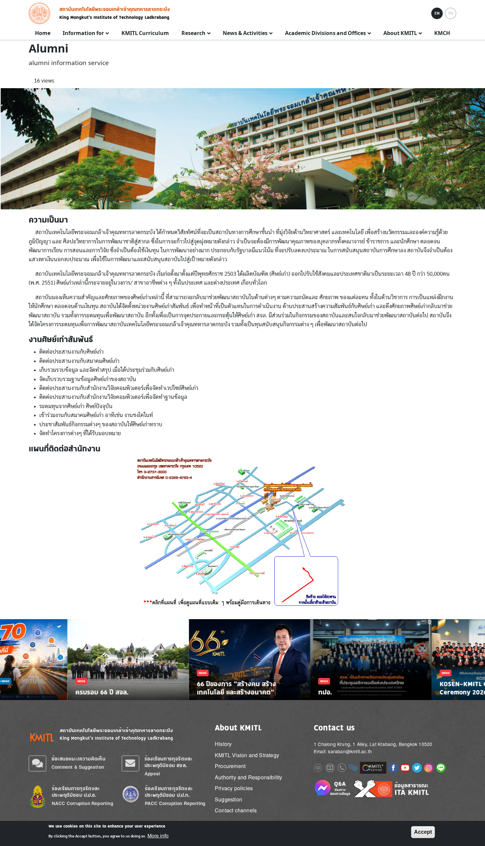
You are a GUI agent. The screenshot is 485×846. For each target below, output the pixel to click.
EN (437, 13)
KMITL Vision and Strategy (247, 755)
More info (158, 835)
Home (42, 33)
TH (450, 13)
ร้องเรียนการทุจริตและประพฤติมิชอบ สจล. (168, 762)
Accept (423, 832)
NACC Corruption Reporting (82, 803)
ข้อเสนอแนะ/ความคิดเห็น (78, 759)
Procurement (230, 766)
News (14, 681)
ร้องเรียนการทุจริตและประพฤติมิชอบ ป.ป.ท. (169, 791)
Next (478, 659)
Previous (7, 659)
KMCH (442, 33)
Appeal (152, 773)
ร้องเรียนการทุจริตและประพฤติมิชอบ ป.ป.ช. (76, 791)
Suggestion (228, 799)
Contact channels (236, 810)
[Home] (41, 13)
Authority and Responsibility (248, 777)
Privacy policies (234, 788)
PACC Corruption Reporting (175, 803)
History (223, 744)
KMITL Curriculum (145, 33)
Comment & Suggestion (77, 767)
